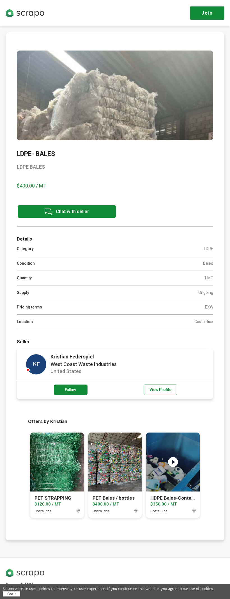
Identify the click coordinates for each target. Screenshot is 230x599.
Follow (70, 389)
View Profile (160, 389)
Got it (11, 594)
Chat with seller (72, 211)
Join (207, 13)
